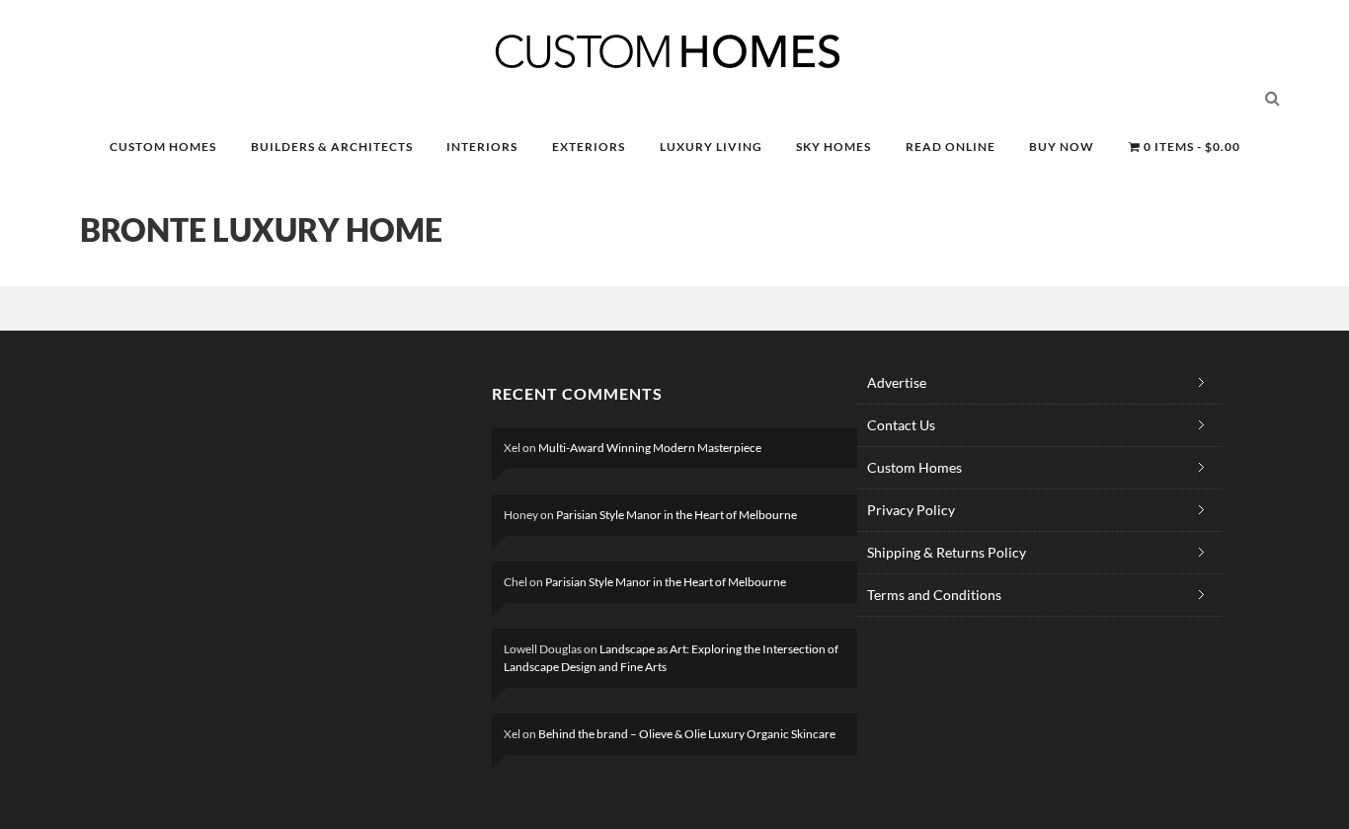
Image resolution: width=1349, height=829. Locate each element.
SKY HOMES (833, 146)
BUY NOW (1061, 146)
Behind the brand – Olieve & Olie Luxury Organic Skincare (686, 733)
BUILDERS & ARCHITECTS (332, 146)
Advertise (896, 382)
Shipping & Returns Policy (946, 552)
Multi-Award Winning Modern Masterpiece (649, 447)
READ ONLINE (950, 146)
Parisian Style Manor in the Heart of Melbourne (676, 514)
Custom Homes (914, 467)
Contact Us (901, 424)
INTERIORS (481, 146)
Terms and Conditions (934, 594)
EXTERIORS (588, 146)
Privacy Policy (911, 509)
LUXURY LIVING (711, 146)
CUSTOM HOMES (163, 146)
